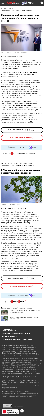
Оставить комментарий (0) (22, 138)
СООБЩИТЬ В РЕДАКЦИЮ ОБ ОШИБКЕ (17, 339)
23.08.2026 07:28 (7, 163)
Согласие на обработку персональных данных (19, 380)
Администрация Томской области (14, 53)
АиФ (18, 205)
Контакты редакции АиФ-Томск (16, 334)
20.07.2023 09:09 (7, 8)
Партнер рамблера (19, 406)
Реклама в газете (9, 337)
